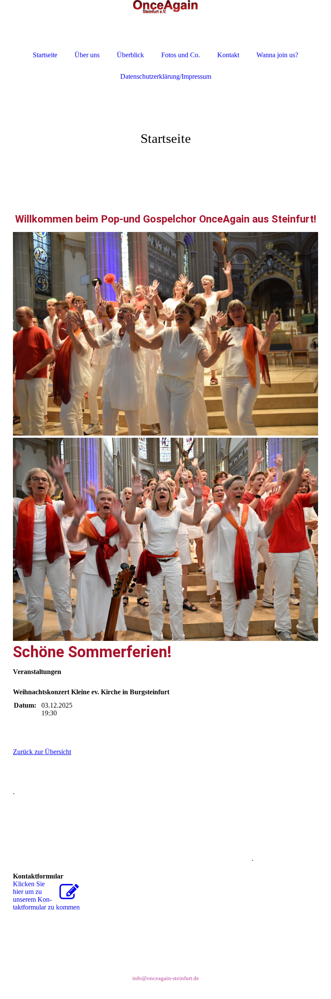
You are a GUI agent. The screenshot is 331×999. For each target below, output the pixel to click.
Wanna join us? (277, 55)
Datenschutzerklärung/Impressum (165, 76)
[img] (165, 129)
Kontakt (228, 55)
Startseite (45, 55)
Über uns (87, 55)
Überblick (130, 55)
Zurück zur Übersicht (42, 751)
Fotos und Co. (180, 55)
